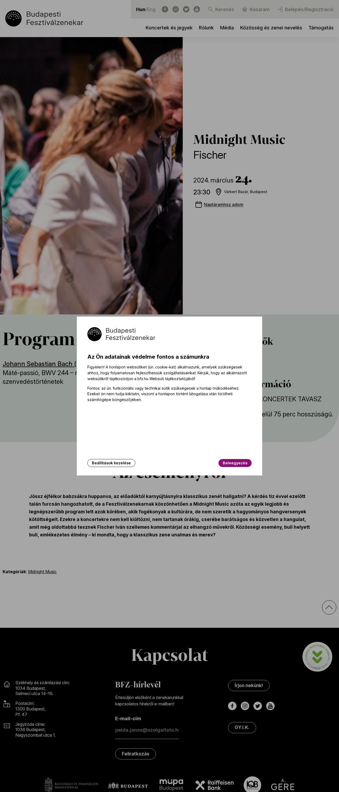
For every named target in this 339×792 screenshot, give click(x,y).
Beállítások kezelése (111, 463)
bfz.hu (142, 378)
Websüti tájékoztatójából (171, 378)
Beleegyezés (235, 463)
